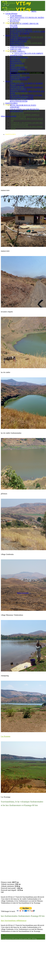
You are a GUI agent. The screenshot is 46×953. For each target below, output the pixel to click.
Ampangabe (15, 49)
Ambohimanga (17, 43)
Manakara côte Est (19, 93)
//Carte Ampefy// (17, 51)
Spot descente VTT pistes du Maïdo (27, 17)
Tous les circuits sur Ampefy (28, 53)
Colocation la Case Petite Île (24, 109)
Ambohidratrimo (18, 41)
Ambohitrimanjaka (19, 47)
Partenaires (10, 134)
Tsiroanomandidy (19, 79)
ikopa (12, 65)
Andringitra (16, 55)
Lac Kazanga (5, 736)
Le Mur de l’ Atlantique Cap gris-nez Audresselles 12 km (27, 124)
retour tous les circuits (8, 116)
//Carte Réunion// (16, 15)
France (9, 81)
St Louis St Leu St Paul (21, 29)
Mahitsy (14, 71)
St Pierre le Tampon (19, 33)
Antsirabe (15, 59)
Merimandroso (17, 65)
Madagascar (11, 35)
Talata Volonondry (20, 77)
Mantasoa (15, 75)
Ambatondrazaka (19, 39)
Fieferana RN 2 (17, 63)
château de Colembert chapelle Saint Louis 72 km (25, 116)
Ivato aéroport (17, 67)
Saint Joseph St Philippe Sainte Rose (26, 43)
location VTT (16, 111)
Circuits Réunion (11, 14)
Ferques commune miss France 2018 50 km (27, 120)
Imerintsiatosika (18, 69)
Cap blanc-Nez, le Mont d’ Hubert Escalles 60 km (25, 112)
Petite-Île (14, 21)
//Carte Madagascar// (20, 37)
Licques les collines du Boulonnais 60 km (26, 128)
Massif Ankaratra (19, 57)
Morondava (16, 81)
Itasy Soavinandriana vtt (9, 920)
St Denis (14, 27)
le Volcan (15, 19)
